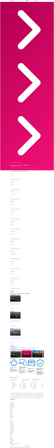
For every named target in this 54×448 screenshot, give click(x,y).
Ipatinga (34, 386)
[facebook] (11, 399)
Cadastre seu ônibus (11, 424)
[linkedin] (13, 399)
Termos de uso (11, 436)
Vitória (23, 385)
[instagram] (10, 399)
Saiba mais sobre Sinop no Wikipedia (13, 348)
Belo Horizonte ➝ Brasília (12, 406)
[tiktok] (14, 399)
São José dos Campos (25, 386)
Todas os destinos (11, 410)
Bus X (10, 414)
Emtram (10, 418)
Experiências (20, 0)
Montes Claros (35, 385)
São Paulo (24, 383)
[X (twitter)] (12, 399)
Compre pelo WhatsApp (12, 440)
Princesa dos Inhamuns (12, 421)
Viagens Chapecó (11, 413)
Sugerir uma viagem (11, 429)
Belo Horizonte (13, 384)
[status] (16, 395)
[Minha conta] (27, 0)
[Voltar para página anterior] (28, 0)
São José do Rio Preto (14, 386)
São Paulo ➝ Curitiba (12, 405)
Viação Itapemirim (11, 417)
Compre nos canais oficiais (12, 428)
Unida (10, 422)
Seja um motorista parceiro (12, 425)
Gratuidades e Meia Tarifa (12, 439)
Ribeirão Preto (13, 385)
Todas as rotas (11, 409)
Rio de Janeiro (13, 383)
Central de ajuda (11, 433)
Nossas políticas (11, 437)
